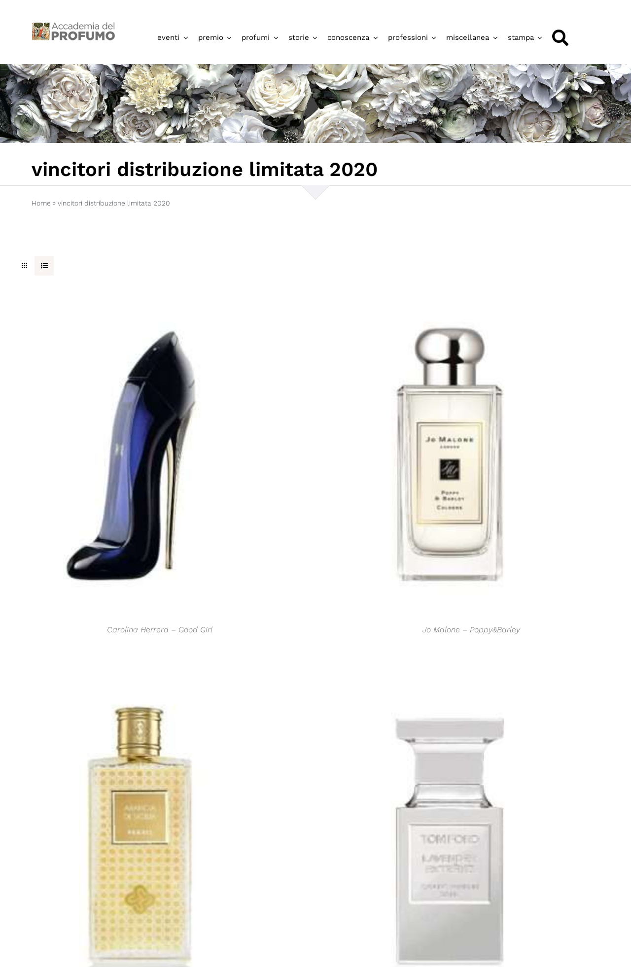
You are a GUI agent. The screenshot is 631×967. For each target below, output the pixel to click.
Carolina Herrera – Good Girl (159, 629)
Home (41, 203)
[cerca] (560, 37)
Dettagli (138, 458)
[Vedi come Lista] (44, 266)
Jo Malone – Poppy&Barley (471, 629)
